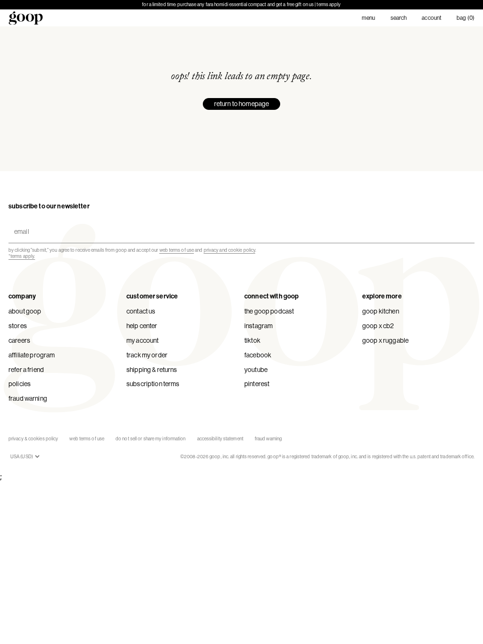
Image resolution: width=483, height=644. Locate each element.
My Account (142, 340)
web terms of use (176, 250)
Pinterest (256, 384)
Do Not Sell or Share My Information (151, 438)
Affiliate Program (31, 355)
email (19, 223)
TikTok (252, 340)
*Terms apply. (21, 256)
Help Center (142, 326)
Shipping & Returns (151, 369)
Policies (19, 384)
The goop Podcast (269, 311)
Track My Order (146, 355)
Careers (19, 340)
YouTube (255, 369)
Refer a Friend (26, 369)
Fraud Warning (27, 398)
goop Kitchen (380, 311)
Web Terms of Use (86, 438)
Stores (17, 326)
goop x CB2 (378, 326)
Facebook (257, 355)
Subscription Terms (153, 384)
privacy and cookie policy (230, 250)
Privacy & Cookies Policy (33, 438)
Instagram (258, 326)
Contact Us (140, 311)
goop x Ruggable (385, 340)
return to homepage (241, 103)
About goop (24, 311)
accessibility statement (220, 438)
